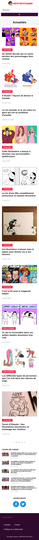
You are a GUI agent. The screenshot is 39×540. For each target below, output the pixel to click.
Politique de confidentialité (13, 529)
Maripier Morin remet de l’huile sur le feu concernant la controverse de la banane (24, 454)
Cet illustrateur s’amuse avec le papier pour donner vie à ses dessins (18, 251)
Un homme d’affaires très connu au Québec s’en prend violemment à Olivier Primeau (23, 463)
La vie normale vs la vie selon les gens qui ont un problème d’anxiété (19, 112)
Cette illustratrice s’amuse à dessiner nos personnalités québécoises (16, 154)
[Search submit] (19, 14)
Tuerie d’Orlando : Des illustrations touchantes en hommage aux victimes (15, 426)
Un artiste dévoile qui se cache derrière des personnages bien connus (17, 56)
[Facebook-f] (16, 504)
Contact (17, 525)
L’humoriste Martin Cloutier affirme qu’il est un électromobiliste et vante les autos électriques (23, 480)
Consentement (7, 517)
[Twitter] (23, 504)
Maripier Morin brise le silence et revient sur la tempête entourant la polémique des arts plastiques (23, 488)
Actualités (19, 22)
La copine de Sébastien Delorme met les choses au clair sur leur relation (23, 471)
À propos (7, 525)
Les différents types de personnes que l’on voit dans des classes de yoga (19, 378)
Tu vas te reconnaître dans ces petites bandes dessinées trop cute (17, 335)
